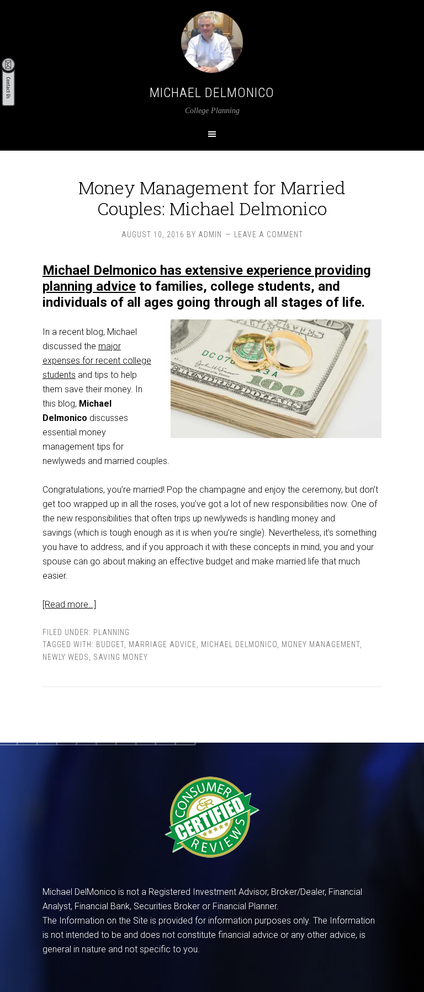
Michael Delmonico (239, 644)
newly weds (66, 657)
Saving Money (120, 657)
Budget (110, 644)
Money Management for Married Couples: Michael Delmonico (212, 197)
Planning (111, 632)
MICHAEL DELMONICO (212, 92)
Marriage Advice (163, 644)
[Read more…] (69, 604)
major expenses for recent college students (97, 360)
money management (321, 644)
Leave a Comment (268, 234)
